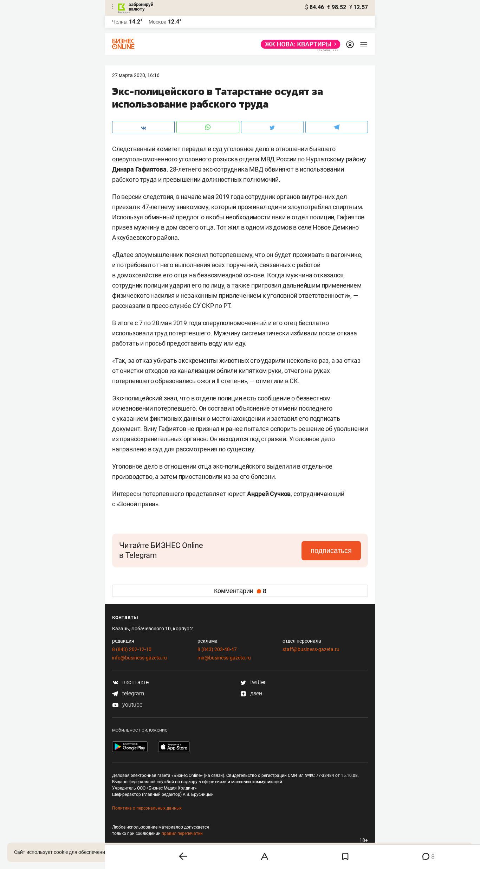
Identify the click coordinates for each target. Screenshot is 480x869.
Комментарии (240, 590)
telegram (132, 693)
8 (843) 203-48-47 (217, 649)
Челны (120, 22)
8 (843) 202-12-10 (131, 649)
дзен (255, 693)
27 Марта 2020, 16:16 (136, 75)
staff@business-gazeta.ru (311, 649)
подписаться (331, 550)
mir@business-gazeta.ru (224, 658)
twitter (257, 682)
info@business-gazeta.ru (139, 658)
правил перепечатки (182, 833)
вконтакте (135, 682)
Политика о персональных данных (147, 808)
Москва (158, 22)
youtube (131, 704)
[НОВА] (298, 44)
